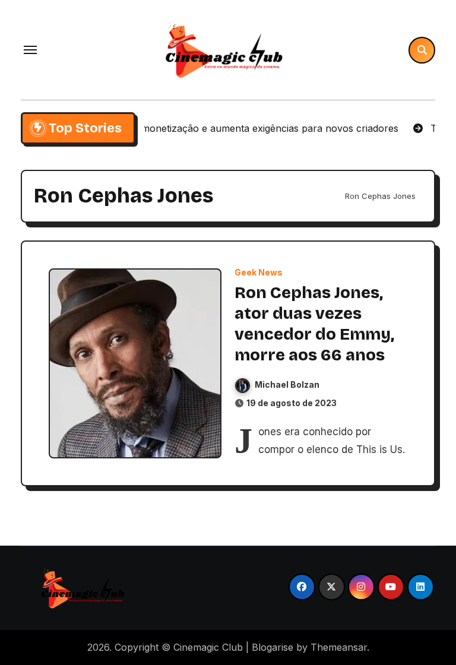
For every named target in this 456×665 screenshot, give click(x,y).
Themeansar (339, 647)
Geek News (259, 272)
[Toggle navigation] (30, 50)
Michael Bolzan (287, 384)
